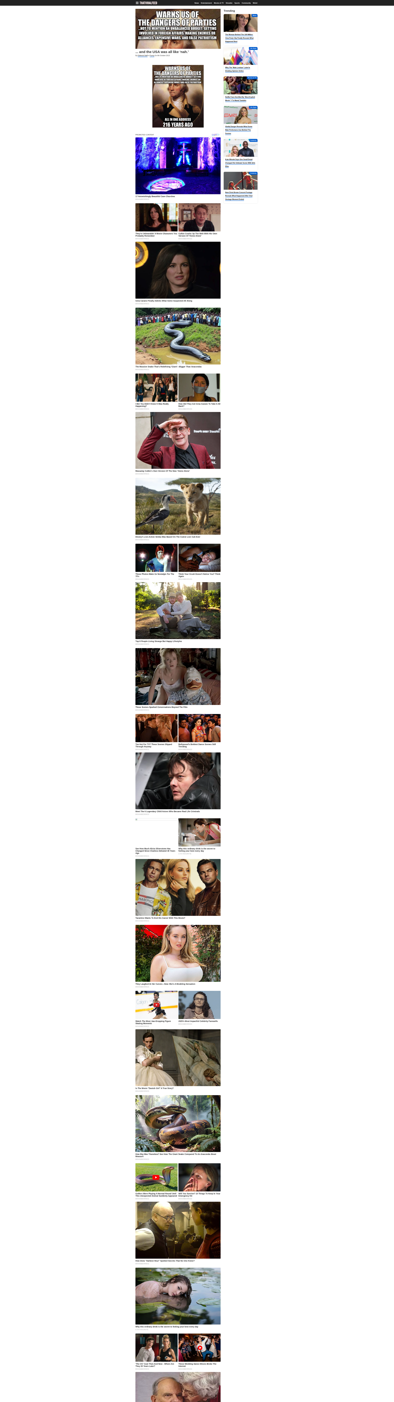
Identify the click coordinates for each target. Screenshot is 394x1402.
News (197, 3)
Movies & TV (219, 3)
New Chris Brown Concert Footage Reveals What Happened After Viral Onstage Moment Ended (238, 196)
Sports (237, 3)
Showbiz (229, 3)
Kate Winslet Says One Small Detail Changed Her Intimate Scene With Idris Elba (240, 163)
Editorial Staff (143, 55)
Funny (152, 55)
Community (246, 3)
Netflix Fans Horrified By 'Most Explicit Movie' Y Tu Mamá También (240, 98)
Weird (255, 3)
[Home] (148, 3)
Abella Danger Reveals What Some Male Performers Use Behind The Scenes (238, 130)
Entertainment (206, 3)
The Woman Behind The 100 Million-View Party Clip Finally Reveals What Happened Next (239, 38)
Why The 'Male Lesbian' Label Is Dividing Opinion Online (237, 69)
